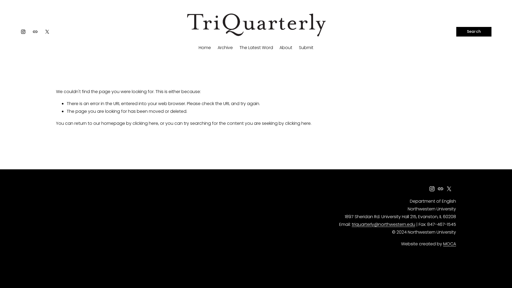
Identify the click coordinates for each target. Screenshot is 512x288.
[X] (47, 31)
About (285, 48)
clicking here (145, 123)
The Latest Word (256, 48)
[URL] (35, 31)
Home (205, 48)
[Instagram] (23, 31)
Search (474, 31)
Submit (306, 48)
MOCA (449, 244)
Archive (225, 48)
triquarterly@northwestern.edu (383, 224)
